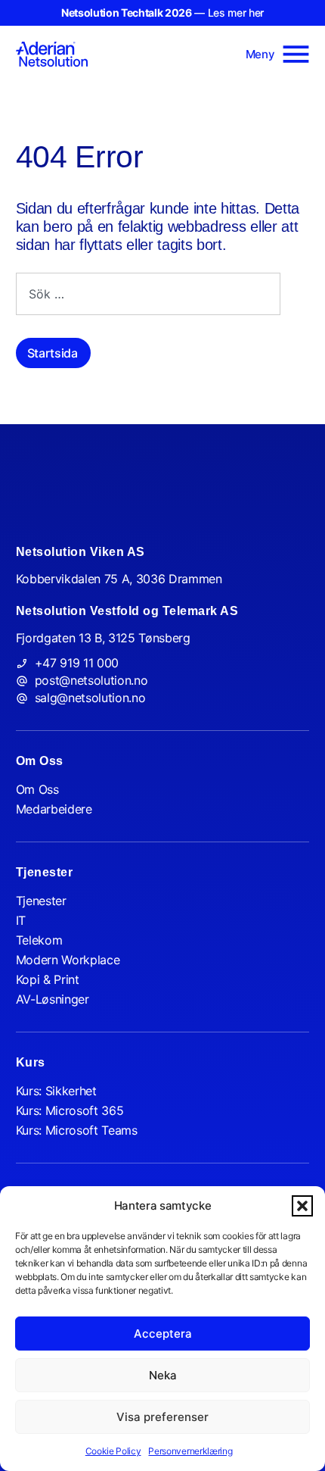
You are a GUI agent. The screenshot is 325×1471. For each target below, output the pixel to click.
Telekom (39, 940)
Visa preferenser (162, 1417)
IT (21, 920)
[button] (302, 1205)
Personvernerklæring (190, 1451)
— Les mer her (162, 12)
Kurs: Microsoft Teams (77, 1130)
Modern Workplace (68, 959)
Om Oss (37, 789)
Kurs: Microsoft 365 (70, 1110)
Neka (163, 1375)
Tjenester (41, 900)
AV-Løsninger (52, 999)
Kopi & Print (47, 979)
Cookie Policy (113, 1451)
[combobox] (148, 294)
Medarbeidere (54, 809)
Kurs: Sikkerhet (56, 1090)
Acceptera (163, 1333)
